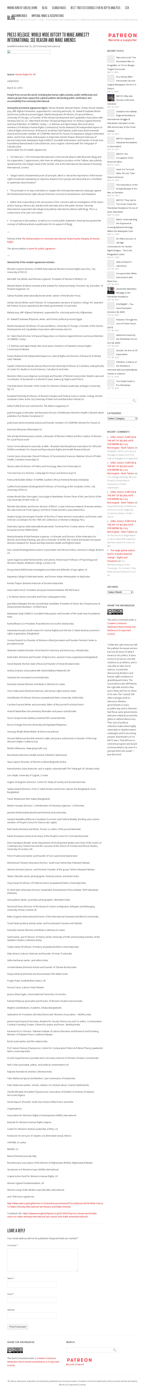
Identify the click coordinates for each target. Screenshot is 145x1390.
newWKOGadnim (15, 46)
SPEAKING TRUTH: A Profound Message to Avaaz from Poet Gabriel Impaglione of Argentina (122, 455)
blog (44, 8)
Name (10, 1278)
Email (10, 1294)
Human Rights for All (25, 74)
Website (10, 1309)
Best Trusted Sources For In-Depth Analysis (95, 8)
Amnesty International (49, 46)
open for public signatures (42, 248)
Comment (12, 1245)
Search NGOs (59, 8)
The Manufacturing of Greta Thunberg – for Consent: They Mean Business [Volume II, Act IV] (121, 568)
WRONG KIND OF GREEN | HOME (22, 8)
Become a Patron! (75, 1364)
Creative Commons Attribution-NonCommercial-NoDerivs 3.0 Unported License (33, 1362)
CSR (127, 8)
